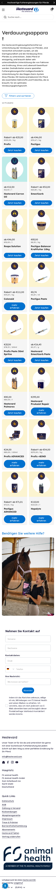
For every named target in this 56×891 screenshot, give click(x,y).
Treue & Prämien (10, 822)
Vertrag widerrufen (11, 836)
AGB (4, 804)
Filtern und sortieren (20, 95)
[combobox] (10, 669)
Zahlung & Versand (11, 808)
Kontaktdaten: (12, 655)
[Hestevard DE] (27, 9)
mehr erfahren (14, 306)
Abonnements (8, 829)
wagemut (18, 883)
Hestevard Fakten (10, 833)
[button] (51, 9)
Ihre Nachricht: (12, 676)
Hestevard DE (29, 880)
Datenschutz (8, 801)
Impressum (7, 819)
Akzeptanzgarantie (11, 815)
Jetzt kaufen (14, 150)
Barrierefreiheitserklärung (14, 826)
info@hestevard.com (12, 756)
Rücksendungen (9, 811)
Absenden (28, 690)
